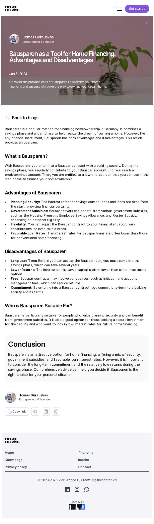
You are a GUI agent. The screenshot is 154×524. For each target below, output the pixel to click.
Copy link (19, 411)
